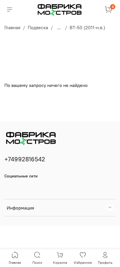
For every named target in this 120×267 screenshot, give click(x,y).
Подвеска (38, 27)
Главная (12, 27)
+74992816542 (24, 159)
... (59, 27)
